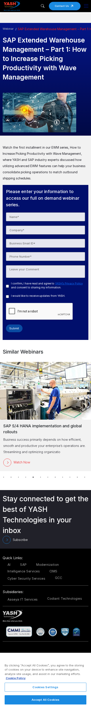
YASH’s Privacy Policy (69, 283)
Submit (14, 328)
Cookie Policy (16, 678)
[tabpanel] (45, 416)
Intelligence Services (24, 571)
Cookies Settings (45, 687)
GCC (58, 578)
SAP (23, 564)
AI (9, 564)
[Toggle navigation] (86, 6)
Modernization (47, 564)
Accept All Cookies (45, 699)
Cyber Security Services (27, 578)
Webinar (8, 28)
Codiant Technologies (64, 598)
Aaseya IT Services (23, 599)
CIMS (53, 571)
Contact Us (62, 5)
